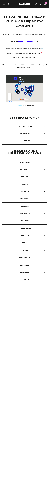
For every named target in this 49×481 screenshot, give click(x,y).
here (20, 106)
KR (40, 4)
